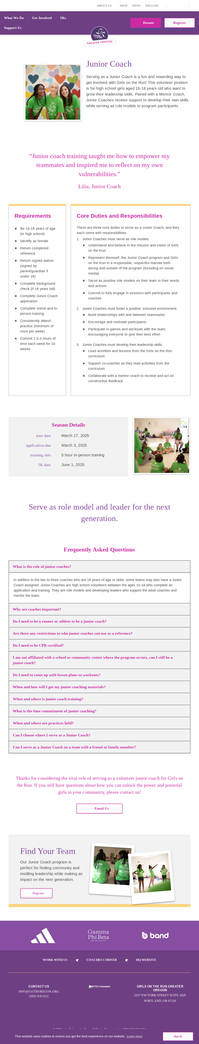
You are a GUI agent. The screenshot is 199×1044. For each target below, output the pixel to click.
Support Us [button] (12, 28)
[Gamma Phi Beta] (98, 935)
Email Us (102, 808)
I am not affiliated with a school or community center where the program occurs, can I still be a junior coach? (93, 660)
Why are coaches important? (37, 609)
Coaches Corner (101, 959)
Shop (123, 5)
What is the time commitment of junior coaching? (54, 711)
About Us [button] (104, 5)
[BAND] (155, 935)
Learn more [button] (134, 1036)
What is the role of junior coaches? (42, 566)
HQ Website (146, 959)
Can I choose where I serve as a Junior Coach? (51, 735)
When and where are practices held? (43, 723)
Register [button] (179, 23)
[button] (194, 5)
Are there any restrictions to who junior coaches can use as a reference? (73, 633)
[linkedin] (178, 5)
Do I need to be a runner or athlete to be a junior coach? (59, 621)
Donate (148, 23)
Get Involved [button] (42, 18)
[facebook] (184, 5)
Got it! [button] (178, 1036)
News (136, 5)
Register (38, 893)
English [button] (152, 5)
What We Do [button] (14, 18)
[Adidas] (43, 935)
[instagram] (172, 5)
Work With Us (55, 959)
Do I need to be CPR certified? (38, 645)
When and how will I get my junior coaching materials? (59, 687)
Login (3, 5)
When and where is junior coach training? (48, 699)
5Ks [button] (63, 18)
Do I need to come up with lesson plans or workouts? (56, 675)
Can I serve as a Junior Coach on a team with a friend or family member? (74, 747)
